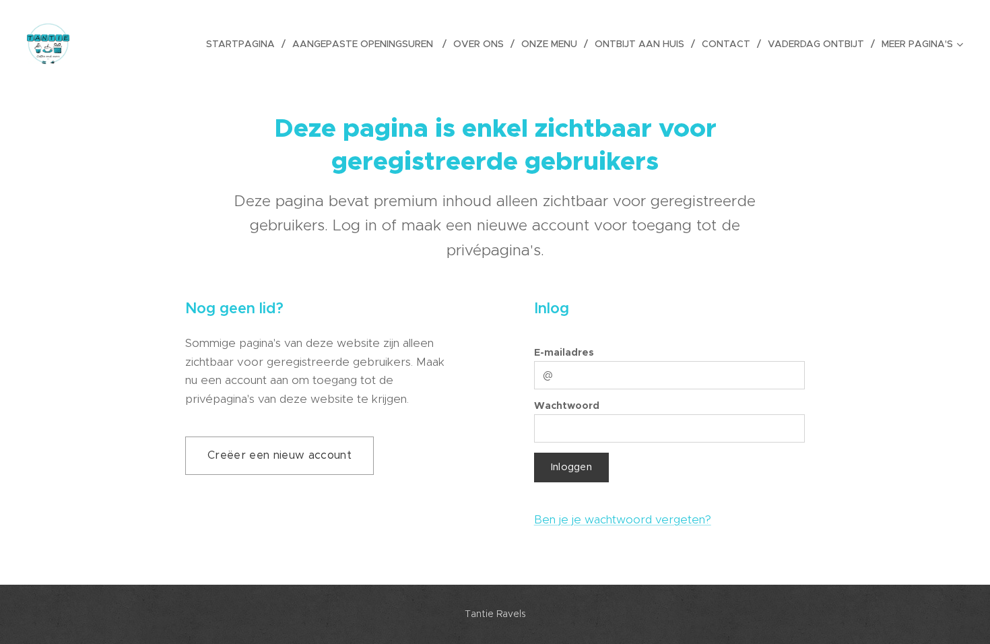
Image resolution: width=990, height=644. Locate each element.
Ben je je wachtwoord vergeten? (622, 519)
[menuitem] (244, 44)
